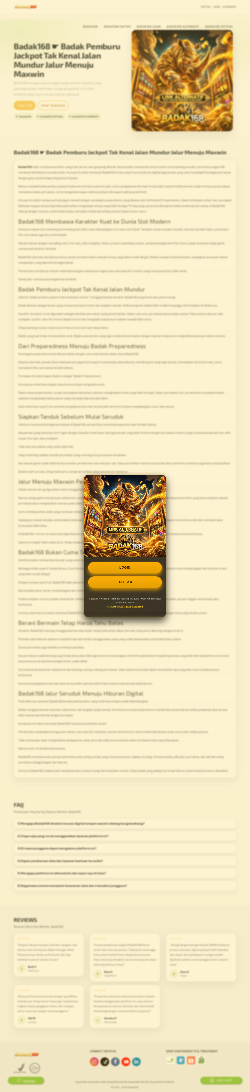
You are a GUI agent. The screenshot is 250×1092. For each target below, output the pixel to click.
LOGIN (125, 567)
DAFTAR (125, 582)
